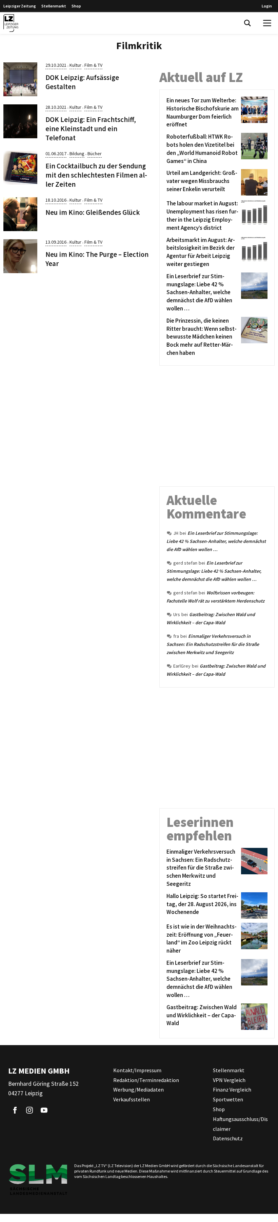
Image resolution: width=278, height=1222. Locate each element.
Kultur (75, 65)
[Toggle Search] (247, 23)
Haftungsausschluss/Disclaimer (240, 1124)
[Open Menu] (267, 23)
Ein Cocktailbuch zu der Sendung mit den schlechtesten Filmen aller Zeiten (96, 175)
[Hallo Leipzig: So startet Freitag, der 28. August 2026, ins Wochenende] (253, 905)
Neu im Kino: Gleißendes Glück (92, 212)
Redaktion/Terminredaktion (146, 1080)
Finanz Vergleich (232, 1089)
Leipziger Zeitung (19, 5)
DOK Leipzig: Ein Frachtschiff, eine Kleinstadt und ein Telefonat (90, 128)
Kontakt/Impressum (137, 1070)
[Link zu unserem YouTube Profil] (44, 1110)
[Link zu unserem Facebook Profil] (15, 1110)
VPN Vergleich (229, 1080)
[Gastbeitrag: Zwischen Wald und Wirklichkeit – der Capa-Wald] (253, 1016)
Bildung (77, 153)
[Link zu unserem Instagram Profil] (29, 1110)
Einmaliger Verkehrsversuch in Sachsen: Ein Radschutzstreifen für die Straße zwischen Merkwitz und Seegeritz (212, 644)
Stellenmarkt (53, 5)
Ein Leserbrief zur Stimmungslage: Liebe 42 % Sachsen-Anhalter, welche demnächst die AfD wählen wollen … (216, 541)
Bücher (94, 153)
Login (267, 5)
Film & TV (93, 65)
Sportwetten (228, 1099)
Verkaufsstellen (131, 1099)
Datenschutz (228, 1138)
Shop (76, 5)
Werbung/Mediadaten (138, 1089)
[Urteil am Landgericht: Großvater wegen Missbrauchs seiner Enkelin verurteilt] (253, 182)
